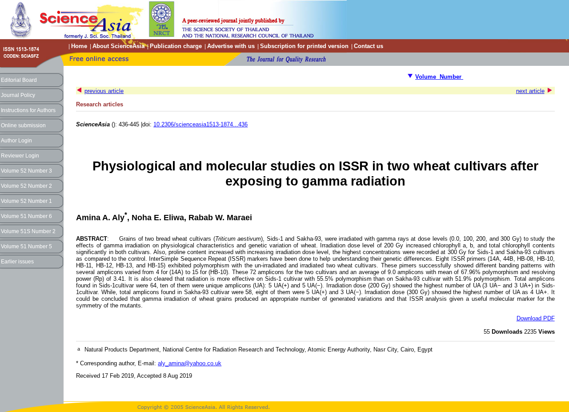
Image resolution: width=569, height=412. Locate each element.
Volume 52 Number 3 (26, 171)
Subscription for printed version (304, 46)
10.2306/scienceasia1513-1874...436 (200, 124)
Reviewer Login (20, 156)
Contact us (368, 46)
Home (79, 46)
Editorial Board (19, 80)
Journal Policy (18, 95)
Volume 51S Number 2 (28, 231)
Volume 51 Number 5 (26, 246)
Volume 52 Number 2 (26, 186)
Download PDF (536, 318)
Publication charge (176, 46)
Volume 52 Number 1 (26, 201)
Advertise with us (231, 46)
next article (530, 91)
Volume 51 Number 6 (26, 216)
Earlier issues (17, 262)
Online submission (23, 125)
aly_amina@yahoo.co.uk (189, 363)
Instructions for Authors (28, 110)
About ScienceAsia (118, 46)
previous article (104, 91)
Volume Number (439, 76)
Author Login (16, 140)
